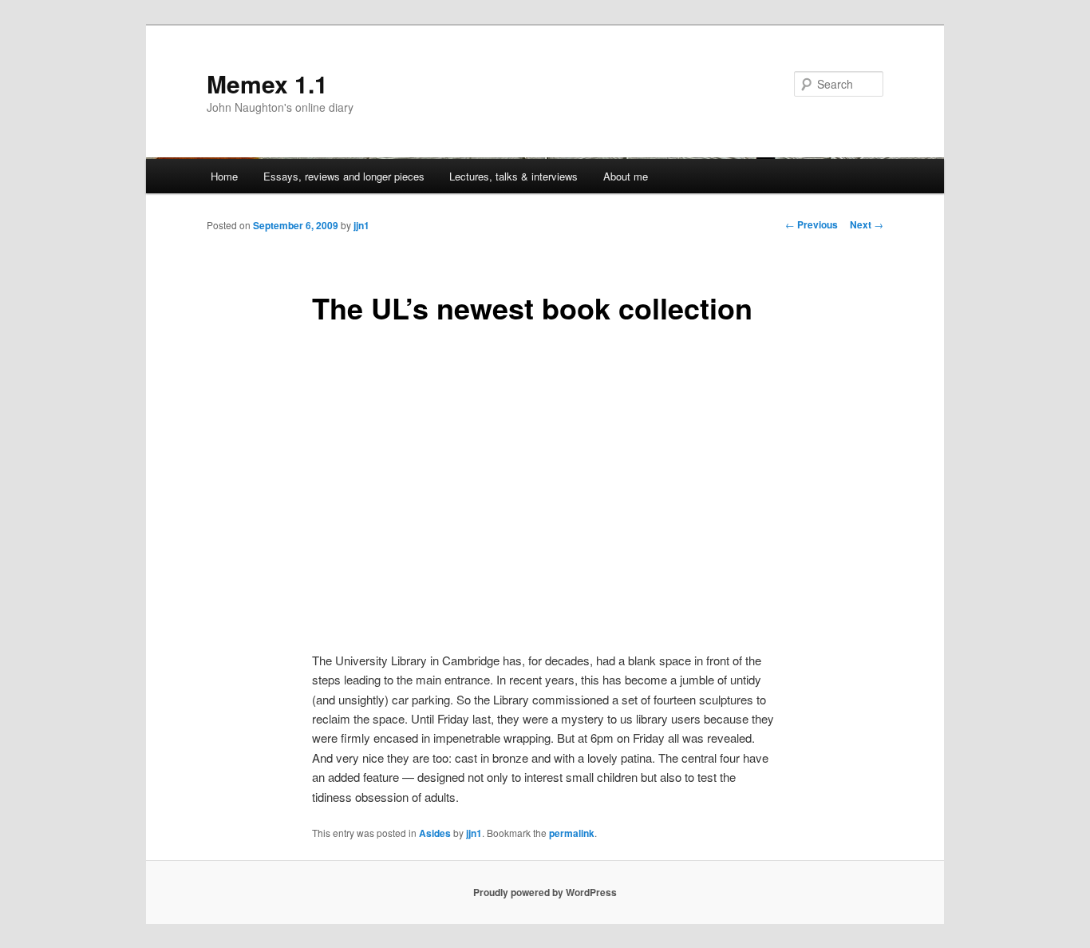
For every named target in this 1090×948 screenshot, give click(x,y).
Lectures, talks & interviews (513, 176)
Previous (811, 224)
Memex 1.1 (267, 83)
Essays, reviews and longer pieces (344, 176)
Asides (435, 833)
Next (866, 224)
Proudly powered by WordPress (545, 892)
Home (224, 176)
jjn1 (361, 225)
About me (625, 176)
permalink (571, 833)
